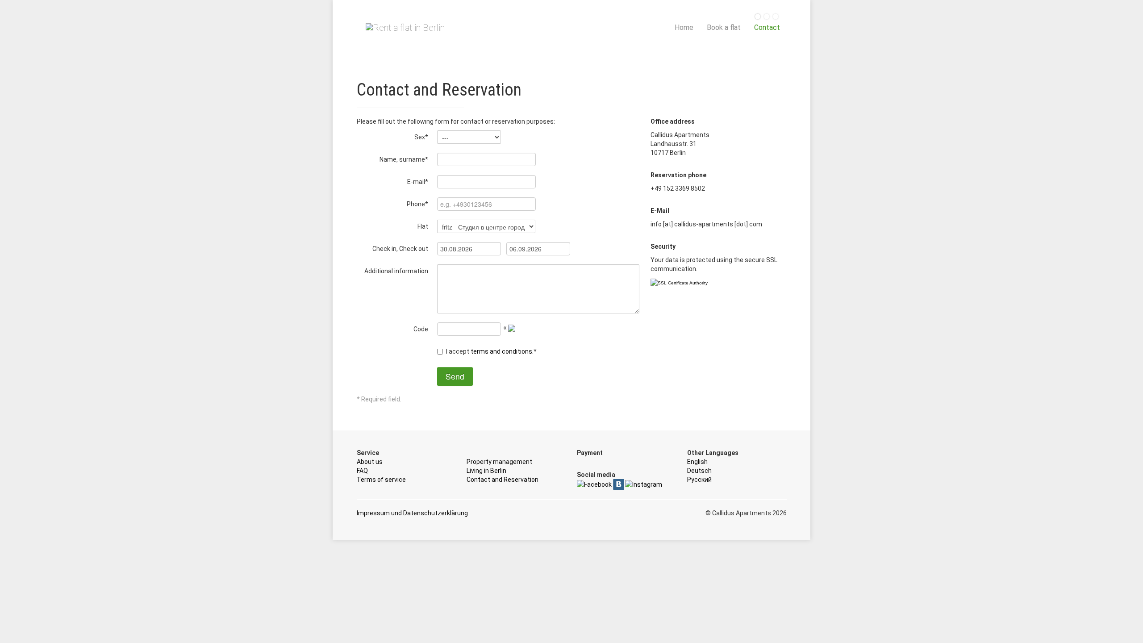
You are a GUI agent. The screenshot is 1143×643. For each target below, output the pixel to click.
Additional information (396, 271)
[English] (757, 17)
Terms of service (381, 479)
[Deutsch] (766, 17)
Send (455, 376)
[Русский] (775, 17)
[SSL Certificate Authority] (679, 282)
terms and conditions (501, 351)
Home (684, 27)
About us (370, 461)
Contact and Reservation (502, 479)
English (697, 461)
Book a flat (724, 27)
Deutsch (699, 470)
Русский (699, 479)
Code (420, 329)
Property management (499, 461)
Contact (767, 27)
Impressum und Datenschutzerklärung (412, 513)
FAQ (362, 470)
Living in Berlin (486, 470)
